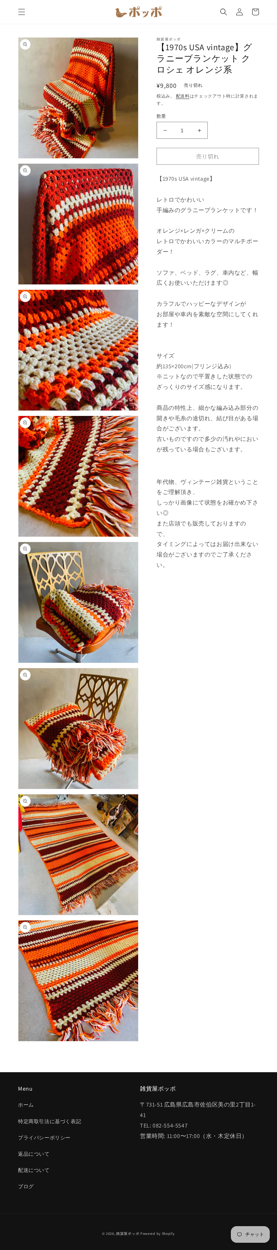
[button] (22, 12)
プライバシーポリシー (44, 1137)
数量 (161, 116)
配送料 (183, 96)
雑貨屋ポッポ (127, 1233)
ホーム (26, 1104)
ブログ (26, 1186)
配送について (34, 1170)
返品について (34, 1154)
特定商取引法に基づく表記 (49, 1121)
